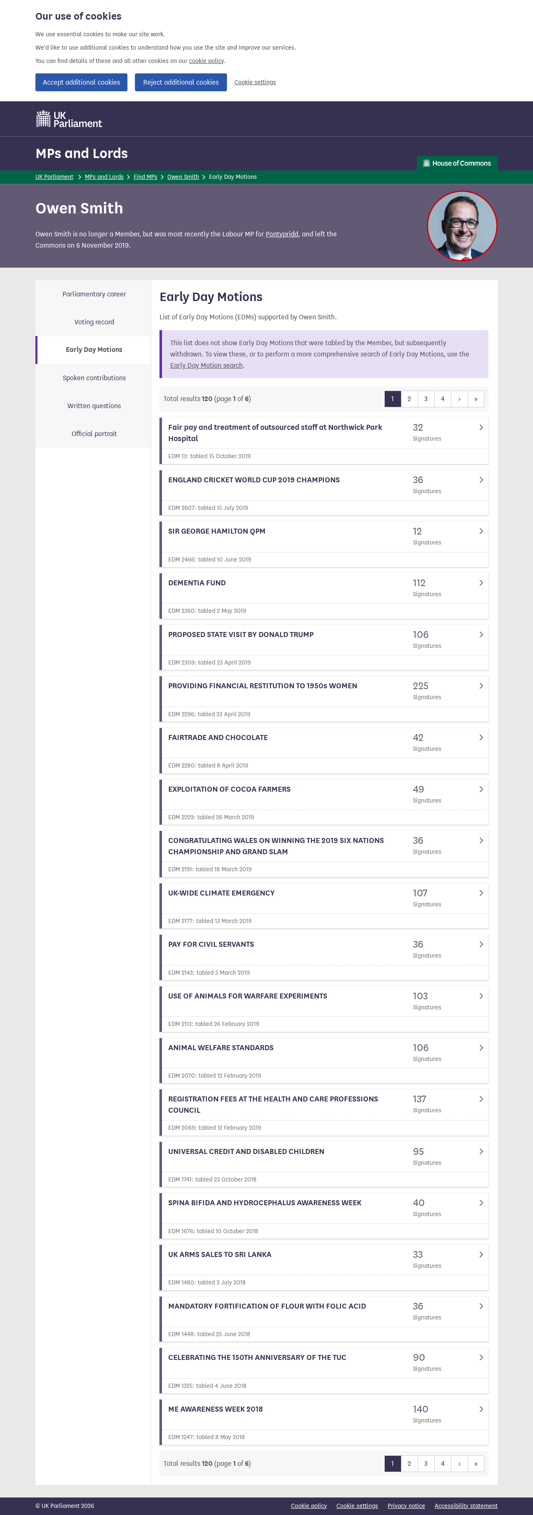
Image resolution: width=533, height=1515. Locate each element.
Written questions (94, 406)
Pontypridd (282, 234)
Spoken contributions (94, 378)
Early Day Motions (94, 350)
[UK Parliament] (69, 119)
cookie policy (206, 61)
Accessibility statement (466, 1506)
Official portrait (94, 434)
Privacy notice (406, 1506)
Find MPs (145, 177)
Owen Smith (183, 177)
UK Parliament (54, 177)
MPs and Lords (81, 153)
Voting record (94, 322)
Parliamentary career (94, 294)
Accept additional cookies (81, 82)
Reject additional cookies (181, 82)
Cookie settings (255, 82)
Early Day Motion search (206, 365)
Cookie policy (309, 1506)
